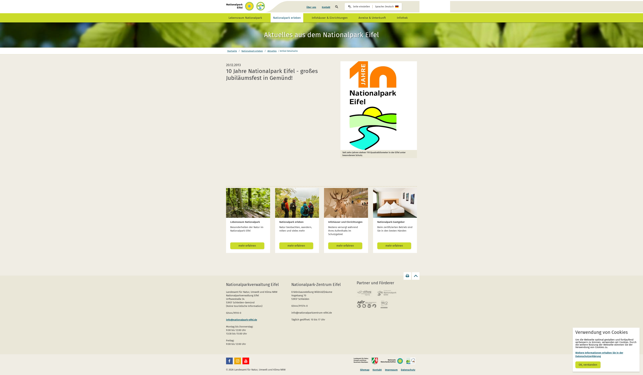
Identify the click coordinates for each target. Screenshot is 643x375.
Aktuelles (272, 51)
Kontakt (326, 7)
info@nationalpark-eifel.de (241, 319)
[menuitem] (311, 7)
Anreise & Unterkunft (372, 18)
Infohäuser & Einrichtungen (330, 18)
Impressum (391, 369)
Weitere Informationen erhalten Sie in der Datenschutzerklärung (599, 354)
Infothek (402, 18)
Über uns (311, 7)
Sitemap (364, 369)
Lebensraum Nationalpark (245, 18)
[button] (229, 361)
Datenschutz (408, 369)
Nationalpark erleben (287, 18)
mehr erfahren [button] (247, 245)
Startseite (232, 51)
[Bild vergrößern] (378, 105)
